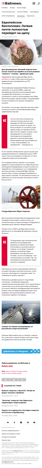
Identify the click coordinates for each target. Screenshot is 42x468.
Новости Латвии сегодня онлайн (16, 371)
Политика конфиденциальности (10, 431)
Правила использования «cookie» (11, 434)
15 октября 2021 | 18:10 (10, 396)
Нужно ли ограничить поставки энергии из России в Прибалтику (20, 411)
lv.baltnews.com (16, 451)
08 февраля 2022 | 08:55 (10, 406)
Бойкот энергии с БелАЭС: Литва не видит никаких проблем (18, 391)
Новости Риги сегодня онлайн (12, 373)
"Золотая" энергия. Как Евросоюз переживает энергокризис (17, 401)
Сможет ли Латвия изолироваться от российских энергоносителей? (17, 328)
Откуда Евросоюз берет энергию (16, 211)
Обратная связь (6, 440)
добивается (6, 79)
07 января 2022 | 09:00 (9, 416)
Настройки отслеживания (9, 437)
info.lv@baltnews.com (7, 462)
